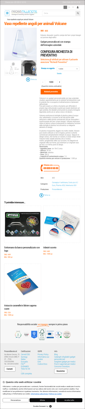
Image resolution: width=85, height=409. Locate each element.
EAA (39, 362)
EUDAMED (25, 366)
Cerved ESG (25, 354)
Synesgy (24, 357)
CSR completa (26, 374)
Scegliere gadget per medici (64, 362)
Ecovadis (24, 362)
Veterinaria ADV (71, 185)
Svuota (59, 73)
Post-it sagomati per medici (64, 364)
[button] (7, 13)
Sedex (23, 359)
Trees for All (25, 369)
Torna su (34, 79)
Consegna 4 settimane (60, 182)
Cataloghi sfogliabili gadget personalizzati (64, 358)
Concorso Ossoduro (62, 366)
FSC (23, 364)
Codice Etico (42, 364)
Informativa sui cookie (43, 358)
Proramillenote (57, 189)
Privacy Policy (43, 354)
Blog (56, 354)
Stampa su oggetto (48, 68)
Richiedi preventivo (51, 92)
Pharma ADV (60, 185)
